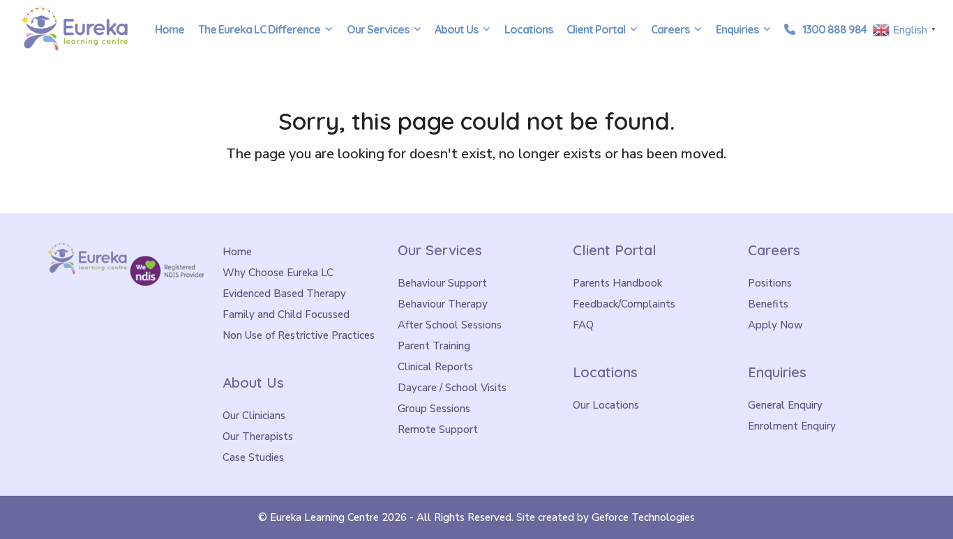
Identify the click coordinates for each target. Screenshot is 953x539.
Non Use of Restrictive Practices (299, 335)
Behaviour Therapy (443, 304)
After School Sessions (450, 325)
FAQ (583, 325)
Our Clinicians (254, 416)
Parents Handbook (617, 283)
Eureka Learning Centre (324, 517)
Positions (770, 283)
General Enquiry (785, 405)
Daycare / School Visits (452, 388)
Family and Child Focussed (286, 314)
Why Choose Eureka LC (278, 273)
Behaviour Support (442, 283)
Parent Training (434, 346)
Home (237, 252)
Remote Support (438, 429)
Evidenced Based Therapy (284, 294)
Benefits (768, 304)
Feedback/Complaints (624, 304)
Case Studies (253, 457)
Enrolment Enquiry (792, 426)
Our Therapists (258, 436)
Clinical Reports (435, 367)
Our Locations (606, 405)
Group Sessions (434, 409)
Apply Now (775, 325)
